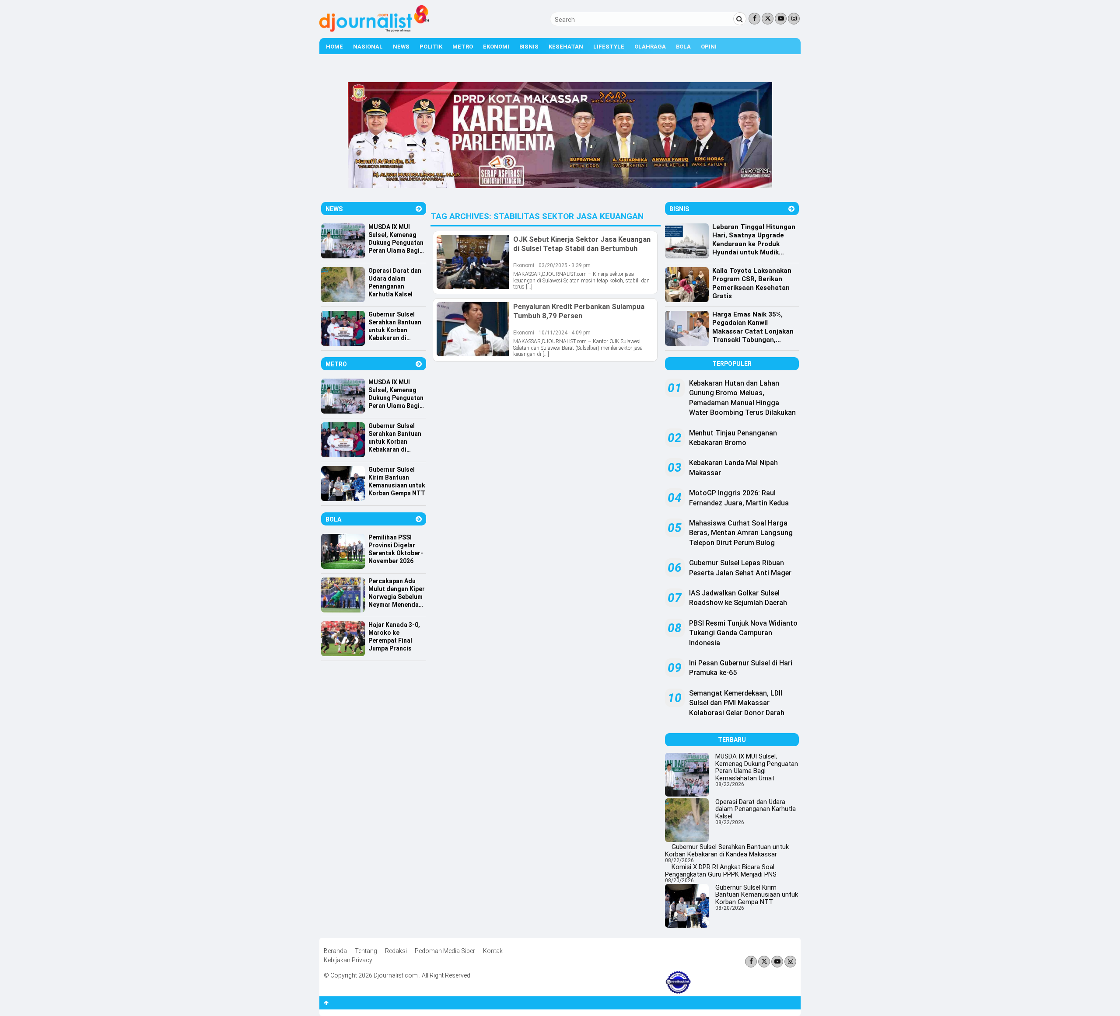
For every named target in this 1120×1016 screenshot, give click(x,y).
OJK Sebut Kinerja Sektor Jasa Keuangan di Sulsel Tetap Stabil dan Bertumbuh (582, 243)
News (401, 46)
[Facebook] (754, 18)
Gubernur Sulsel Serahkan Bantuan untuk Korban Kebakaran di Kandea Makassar (727, 850)
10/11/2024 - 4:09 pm (565, 333)
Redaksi (396, 950)
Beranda (335, 950)
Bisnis (529, 46)
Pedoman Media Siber (445, 950)
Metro (462, 46)
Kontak (493, 950)
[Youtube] (781, 18)
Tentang (366, 950)
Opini (709, 46)
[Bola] (419, 519)
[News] (419, 209)
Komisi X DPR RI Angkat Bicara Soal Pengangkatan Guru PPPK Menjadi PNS (721, 870)
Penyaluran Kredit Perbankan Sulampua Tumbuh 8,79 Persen (578, 311)
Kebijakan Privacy (348, 960)
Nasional (368, 46)
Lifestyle (608, 46)
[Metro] (419, 364)
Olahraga (650, 46)
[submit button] (739, 18)
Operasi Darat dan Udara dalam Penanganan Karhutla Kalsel (755, 809)
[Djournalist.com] (374, 29)
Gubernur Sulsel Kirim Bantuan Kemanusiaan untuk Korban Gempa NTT (756, 895)
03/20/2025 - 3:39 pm (565, 265)
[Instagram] (794, 18)
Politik (431, 46)
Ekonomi (496, 46)
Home (334, 46)
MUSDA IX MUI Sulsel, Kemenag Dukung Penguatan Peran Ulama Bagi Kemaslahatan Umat (756, 767)
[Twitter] (768, 18)
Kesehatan (566, 46)
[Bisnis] (791, 209)
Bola (683, 46)
